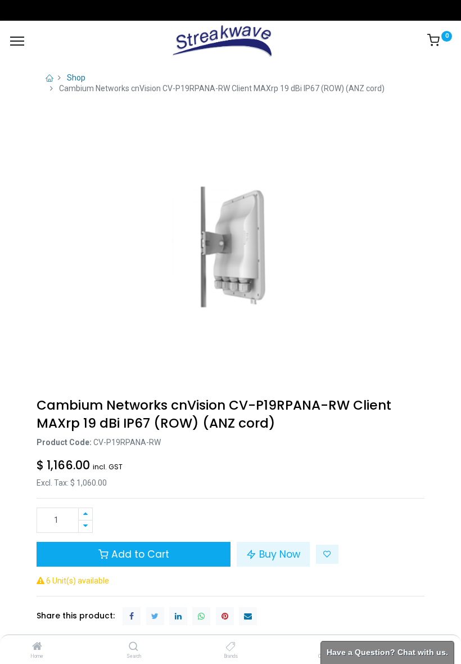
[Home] (37, 647)
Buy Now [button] (278, 554)
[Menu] (17, 41)
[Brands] (230, 647)
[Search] (133, 647)
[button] (327, 554)
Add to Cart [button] (139, 554)
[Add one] (85, 514)
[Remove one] (85, 526)
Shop (76, 77)
